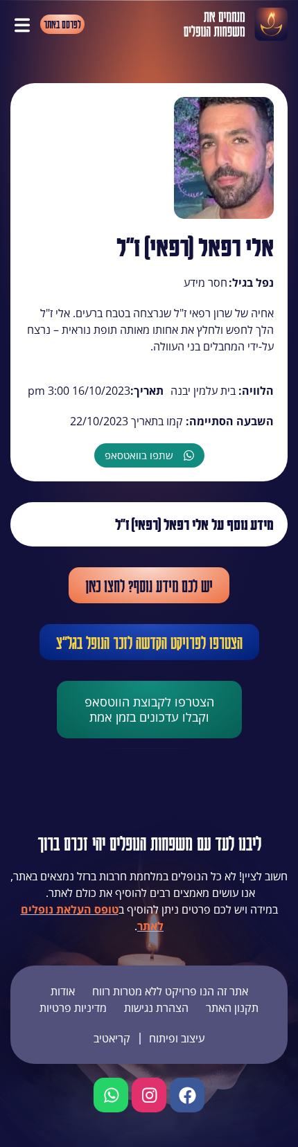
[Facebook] (187, 1095)
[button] (21, 24)
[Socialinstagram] (149, 1095)
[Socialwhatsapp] (111, 1095)
